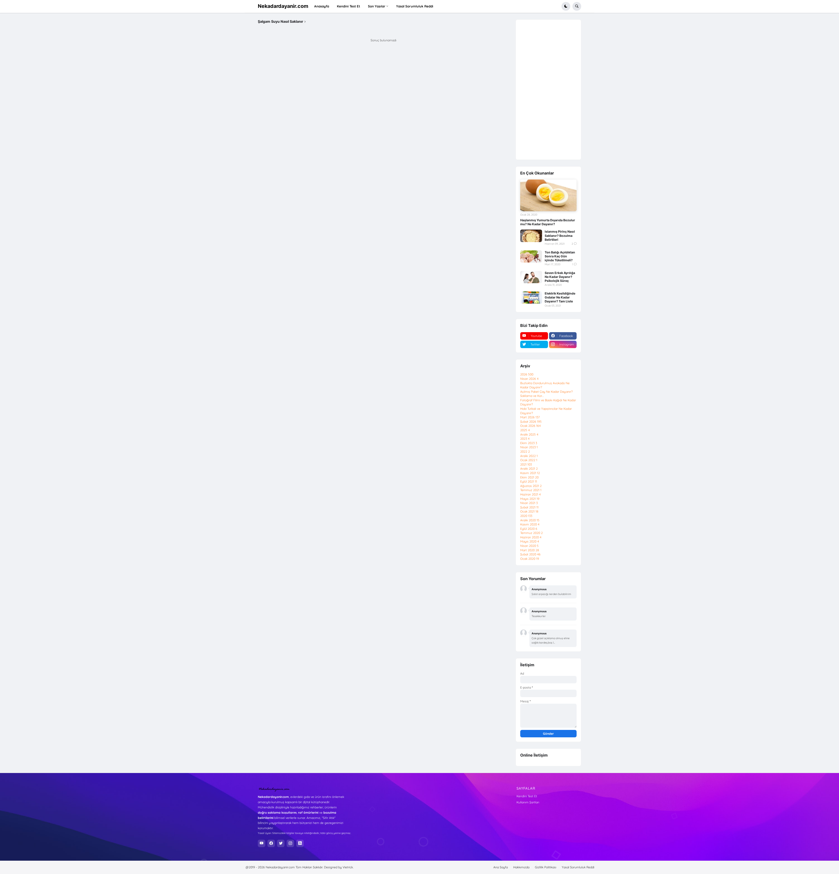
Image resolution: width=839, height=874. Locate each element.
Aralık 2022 (529, 456)
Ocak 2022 (528, 460)
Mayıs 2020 (529, 541)
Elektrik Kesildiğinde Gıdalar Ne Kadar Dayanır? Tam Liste (560, 297)
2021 (526, 464)
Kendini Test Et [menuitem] (348, 6)
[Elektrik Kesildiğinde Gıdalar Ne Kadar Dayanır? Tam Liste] (531, 297)
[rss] (300, 843)
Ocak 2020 (529, 559)
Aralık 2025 (529, 434)
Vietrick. (348, 867)
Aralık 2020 (529, 520)
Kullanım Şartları (528, 802)
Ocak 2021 (529, 511)
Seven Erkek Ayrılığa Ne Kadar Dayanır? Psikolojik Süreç (560, 277)
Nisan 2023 (529, 447)
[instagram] (290, 843)
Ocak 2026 (530, 426)
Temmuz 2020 (531, 533)
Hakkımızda (521, 867)
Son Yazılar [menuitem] (376, 6)
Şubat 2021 (529, 507)
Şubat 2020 (530, 554)
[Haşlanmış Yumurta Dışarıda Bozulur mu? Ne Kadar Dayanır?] (548, 195)
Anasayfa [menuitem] (321, 6)
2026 (526, 374)
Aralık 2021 (529, 469)
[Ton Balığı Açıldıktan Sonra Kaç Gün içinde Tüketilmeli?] (531, 256)
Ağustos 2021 (531, 486)
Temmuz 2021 (530, 490)
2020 (526, 516)
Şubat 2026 (531, 422)
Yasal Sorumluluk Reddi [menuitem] (414, 6)
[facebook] (271, 843)
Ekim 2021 (529, 477)
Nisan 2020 (529, 546)
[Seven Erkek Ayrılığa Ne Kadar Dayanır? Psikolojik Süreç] (531, 277)
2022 (525, 452)
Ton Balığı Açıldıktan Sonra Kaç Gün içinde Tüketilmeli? (560, 256)
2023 (525, 439)
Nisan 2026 (529, 379)
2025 (525, 430)
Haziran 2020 (530, 537)
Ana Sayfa (500, 867)
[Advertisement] (548, 89)
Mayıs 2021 (529, 499)
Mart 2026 (530, 417)
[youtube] (261, 843)
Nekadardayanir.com (283, 6)
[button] (566, 6)
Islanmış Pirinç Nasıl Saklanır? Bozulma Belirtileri (560, 235)
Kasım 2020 (529, 524)
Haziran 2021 (530, 494)
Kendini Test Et (527, 796)
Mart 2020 (529, 550)
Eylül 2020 (528, 529)
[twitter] (280, 843)
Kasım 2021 (530, 473)
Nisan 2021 (529, 503)
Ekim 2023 (528, 443)
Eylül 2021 (528, 481)
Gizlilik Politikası (545, 867)
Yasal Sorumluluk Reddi (578, 867)
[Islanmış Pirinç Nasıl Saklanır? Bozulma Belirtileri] (531, 236)
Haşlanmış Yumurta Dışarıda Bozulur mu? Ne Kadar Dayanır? (547, 222)
